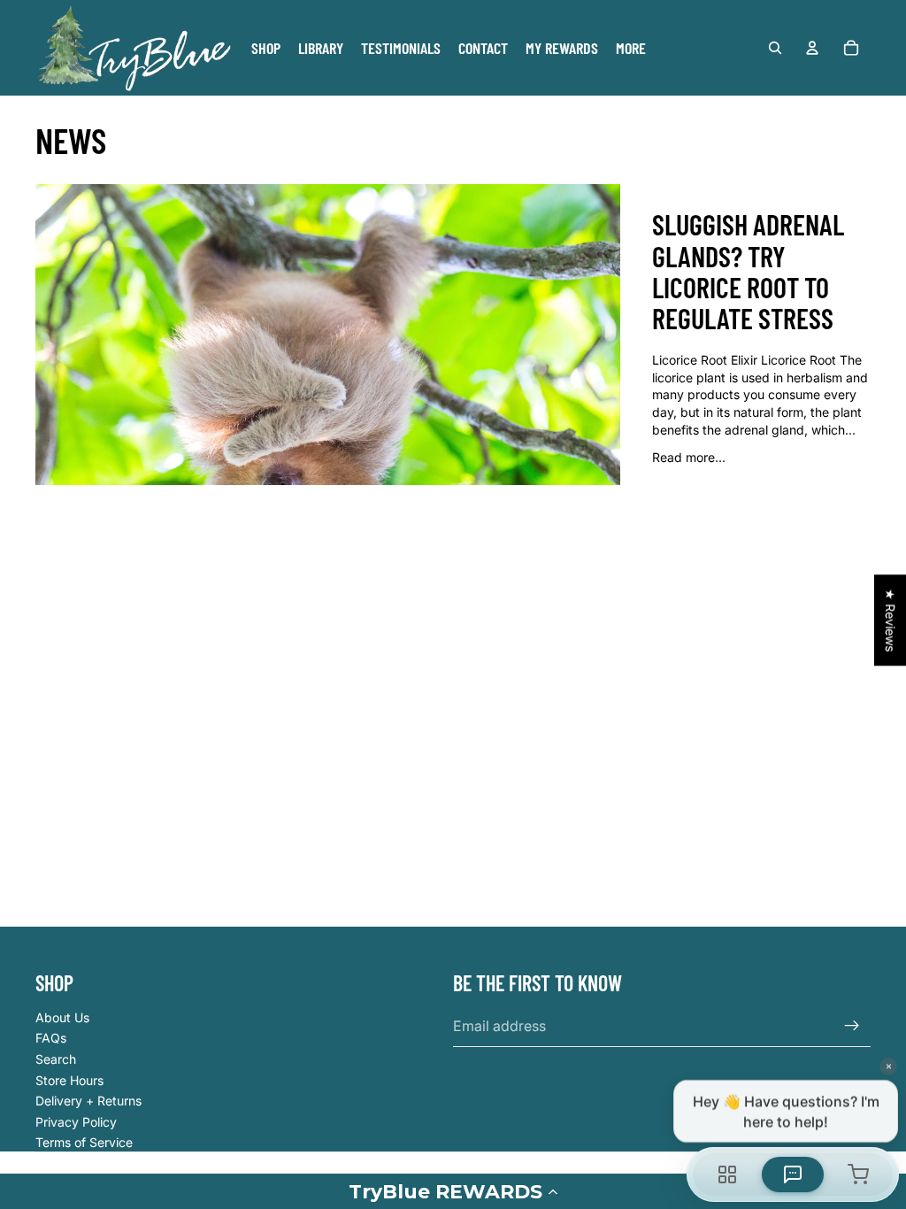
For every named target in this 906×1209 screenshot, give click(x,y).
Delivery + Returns (88, 1100)
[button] (453, 1191)
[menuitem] (631, 47)
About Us (62, 1017)
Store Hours (69, 1080)
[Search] (775, 47)
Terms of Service (84, 1142)
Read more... (689, 457)
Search (55, 1059)
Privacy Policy (76, 1121)
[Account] (812, 47)
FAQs (50, 1037)
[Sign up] (852, 1025)
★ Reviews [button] (890, 620)
